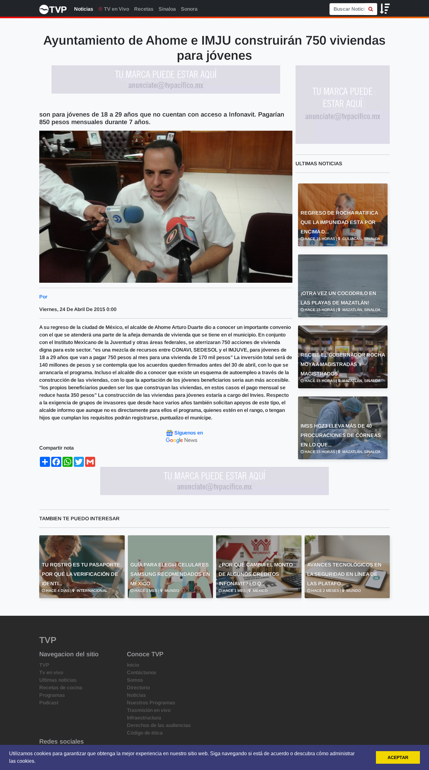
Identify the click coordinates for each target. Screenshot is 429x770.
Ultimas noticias (58, 680)
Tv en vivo (51, 672)
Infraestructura (144, 717)
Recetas (144, 9)
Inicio (133, 665)
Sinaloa (167, 9)
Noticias (83, 9)
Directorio (138, 687)
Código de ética (145, 732)
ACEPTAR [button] (398, 757)
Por (43, 296)
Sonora (189, 9)
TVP (44, 665)
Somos (135, 680)
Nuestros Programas (151, 702)
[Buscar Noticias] (370, 9)
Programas (52, 695)
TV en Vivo (116, 9)
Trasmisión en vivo (149, 710)
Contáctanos (141, 672)
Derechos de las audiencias (159, 725)
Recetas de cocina (60, 687)
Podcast (48, 702)
